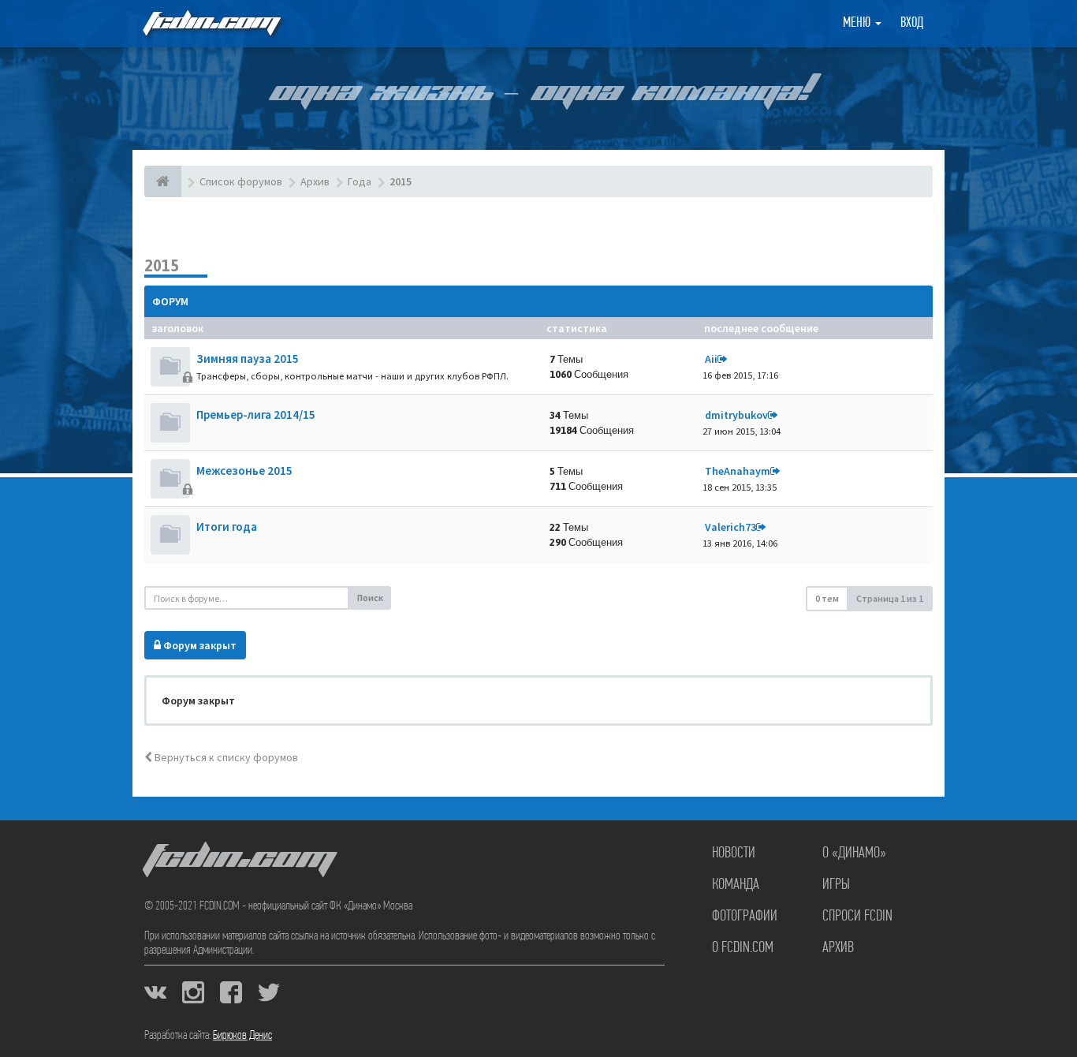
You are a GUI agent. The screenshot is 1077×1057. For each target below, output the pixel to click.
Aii (711, 359)
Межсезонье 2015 (244, 470)
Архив (838, 948)
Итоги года (226, 526)
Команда (735, 885)
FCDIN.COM (210, 23)
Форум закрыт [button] (199, 645)
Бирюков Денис (242, 1035)
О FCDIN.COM (742, 948)
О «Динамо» (854, 853)
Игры (836, 885)
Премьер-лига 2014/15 (255, 414)
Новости (733, 853)
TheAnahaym (737, 471)
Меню (858, 24)
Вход (911, 24)
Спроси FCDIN (857, 916)
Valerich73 (730, 527)
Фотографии (744, 916)
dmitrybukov (736, 415)
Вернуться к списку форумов (225, 757)
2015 (161, 265)
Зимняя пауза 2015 (247, 358)
